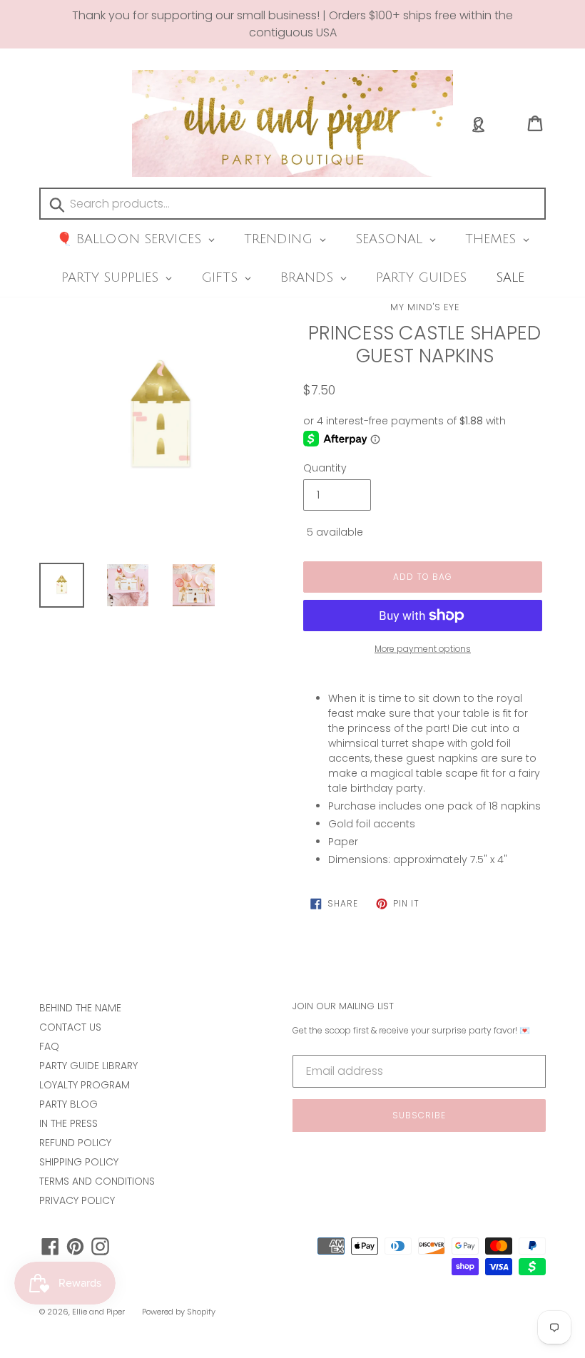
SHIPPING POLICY (78, 1162)
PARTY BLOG (68, 1104)
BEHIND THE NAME (80, 1008)
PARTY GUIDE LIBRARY (88, 1065)
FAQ (49, 1046)
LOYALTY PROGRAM (84, 1085)
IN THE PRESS (68, 1123)
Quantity (325, 468)
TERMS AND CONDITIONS (97, 1181)
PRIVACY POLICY (77, 1200)
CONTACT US (70, 1027)
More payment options (423, 649)
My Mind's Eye (424, 307)
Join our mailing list (343, 1006)
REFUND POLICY (75, 1142)
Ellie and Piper (98, 1311)
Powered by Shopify (178, 1311)
